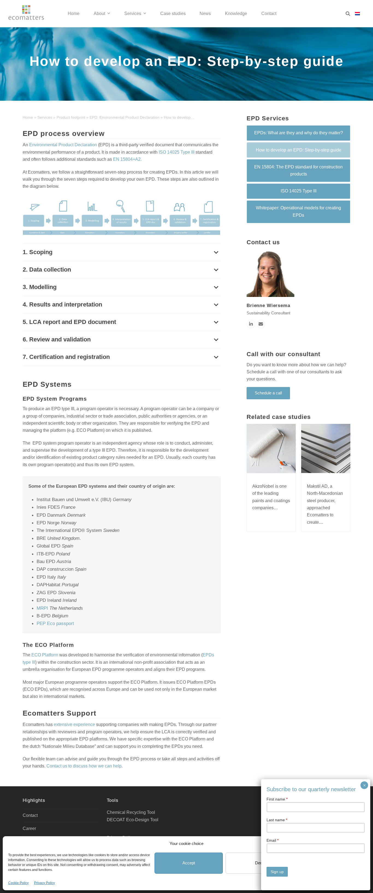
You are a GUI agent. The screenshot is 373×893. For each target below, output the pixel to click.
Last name (277, 820)
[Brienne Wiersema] (270, 272)
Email (273, 840)
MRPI (42, 608)
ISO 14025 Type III (176, 152)
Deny (260, 863)
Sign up (277, 872)
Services (44, 117)
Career (29, 828)
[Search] (348, 13)
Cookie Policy (18, 883)
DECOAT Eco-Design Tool (132, 819)
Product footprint (71, 117)
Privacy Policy (44, 883)
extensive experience (74, 724)
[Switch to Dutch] (357, 13)
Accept (188, 863)
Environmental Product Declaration (63, 144)
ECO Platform (44, 655)
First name (277, 799)
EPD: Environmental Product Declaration (124, 117)
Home (28, 117)
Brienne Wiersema (268, 305)
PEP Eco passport (55, 623)
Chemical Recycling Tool (131, 812)
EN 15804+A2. (127, 159)
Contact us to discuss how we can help (84, 766)
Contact (30, 815)
